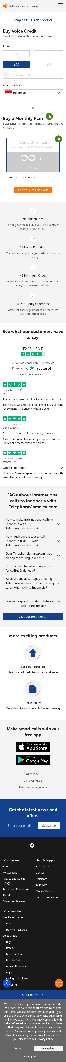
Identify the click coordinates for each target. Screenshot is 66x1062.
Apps (9, 972)
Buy (8, 923)
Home (6, 866)
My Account (10, 872)
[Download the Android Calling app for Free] (33, 759)
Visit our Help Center (33, 617)
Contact (40, 872)
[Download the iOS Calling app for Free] (33, 746)
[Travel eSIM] (33, 689)
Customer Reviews (14, 901)
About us (8, 895)
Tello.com (41, 885)
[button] (60, 6)
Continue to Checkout (33, 190)
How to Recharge (16, 929)
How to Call (13, 960)
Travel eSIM (33, 702)
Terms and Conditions (16, 889)
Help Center (43, 866)
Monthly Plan (14, 954)
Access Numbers (16, 966)
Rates (9, 948)
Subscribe (49, 826)
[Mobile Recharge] (33, 653)
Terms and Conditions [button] (19, 177)
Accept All (49, 1048)
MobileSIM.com (45, 891)
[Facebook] (33, 845)
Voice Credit (10, 935)
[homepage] (30, 6)
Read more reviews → (33, 374)
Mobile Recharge (33, 666)
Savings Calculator (17, 978)
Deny (17, 1048)
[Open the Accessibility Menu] (7, 983)
